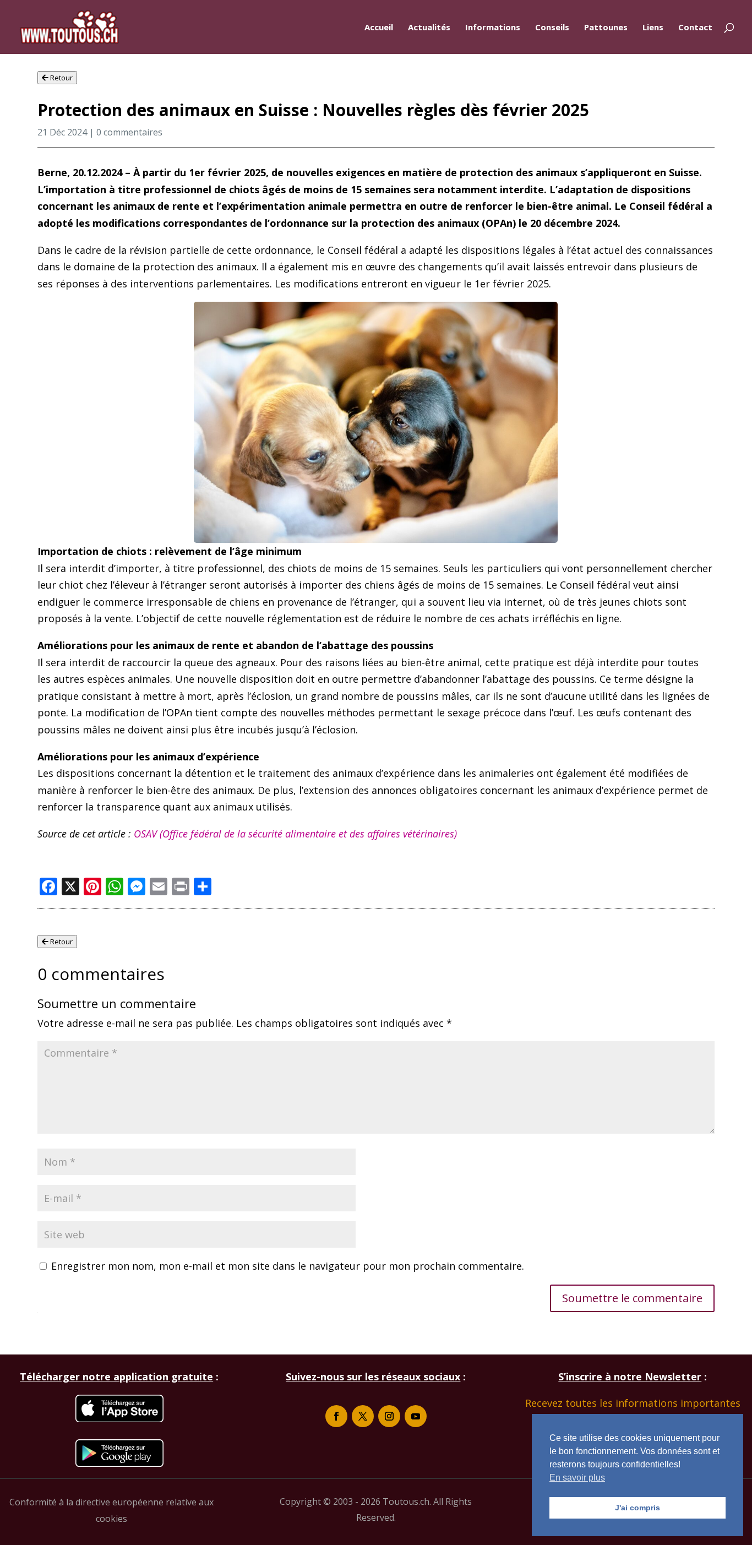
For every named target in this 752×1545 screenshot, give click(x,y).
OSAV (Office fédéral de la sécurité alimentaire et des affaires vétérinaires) (295, 833)
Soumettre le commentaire (632, 1298)
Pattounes (606, 27)
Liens (652, 27)
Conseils (552, 27)
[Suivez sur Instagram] (389, 1416)
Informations (492, 27)
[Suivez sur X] (363, 1416)
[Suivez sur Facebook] (336, 1416)
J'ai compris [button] (637, 1507)
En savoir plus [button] (577, 1477)
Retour (60, 78)
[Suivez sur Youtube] (416, 1416)
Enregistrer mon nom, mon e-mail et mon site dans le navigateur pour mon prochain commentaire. (287, 1265)
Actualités (429, 27)
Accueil (378, 27)
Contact (695, 27)
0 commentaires (129, 132)
